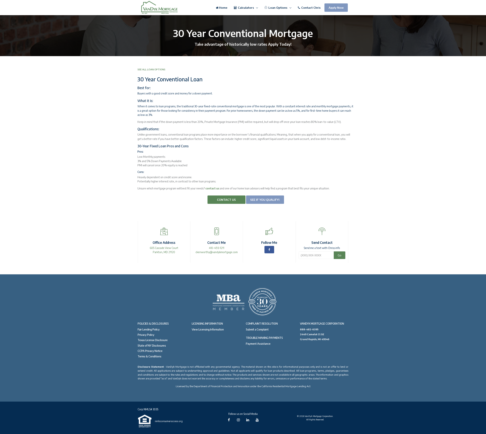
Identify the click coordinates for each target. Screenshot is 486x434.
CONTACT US (226, 199)
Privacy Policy (146, 334)
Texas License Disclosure (153, 340)
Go (339, 255)
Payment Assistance (258, 343)
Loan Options (278, 7)
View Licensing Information (208, 329)
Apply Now (336, 7)
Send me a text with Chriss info (322, 248)
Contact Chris (311, 7)
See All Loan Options (151, 69)
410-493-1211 (216, 248)
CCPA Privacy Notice (150, 350)
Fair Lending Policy (149, 329)
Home (223, 7)
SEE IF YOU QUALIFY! (265, 199)
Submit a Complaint (257, 329)
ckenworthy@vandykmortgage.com (217, 252)
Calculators (246, 7)
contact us (212, 188)
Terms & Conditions (149, 356)
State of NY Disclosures (152, 345)
